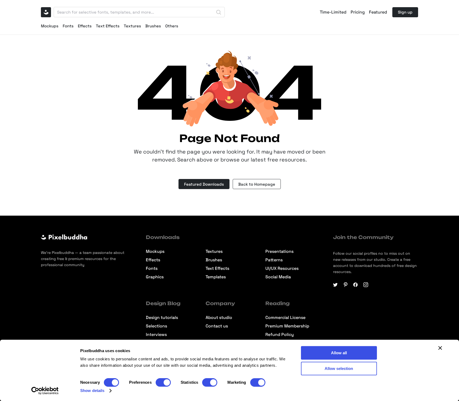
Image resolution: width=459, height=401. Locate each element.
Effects (85, 25)
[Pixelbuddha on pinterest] (345, 284)
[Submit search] (218, 12)
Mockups (49, 25)
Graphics (155, 277)
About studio (219, 317)
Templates (216, 277)
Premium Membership (287, 326)
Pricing (358, 12)
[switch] (163, 382)
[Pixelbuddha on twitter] (335, 284)
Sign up (405, 12)
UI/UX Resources (282, 268)
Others (171, 25)
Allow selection (339, 368)
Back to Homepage (256, 184)
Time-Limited (333, 12)
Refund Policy (279, 334)
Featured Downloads (204, 184)
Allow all (339, 353)
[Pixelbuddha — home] (46, 12)
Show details (92, 390)
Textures (132, 25)
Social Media (278, 277)
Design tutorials (162, 317)
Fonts (68, 25)
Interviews (156, 334)
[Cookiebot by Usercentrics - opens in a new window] (45, 391)
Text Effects (108, 25)
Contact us (217, 326)
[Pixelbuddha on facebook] (355, 284)
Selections (156, 326)
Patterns (274, 260)
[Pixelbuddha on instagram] (365, 284)
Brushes (153, 25)
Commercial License (285, 317)
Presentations (279, 251)
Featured (378, 12)
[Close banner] (440, 348)
